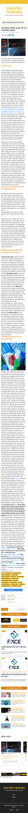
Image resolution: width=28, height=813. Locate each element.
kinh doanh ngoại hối (6, 574)
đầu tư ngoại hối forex (6, 578)
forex (3, 573)
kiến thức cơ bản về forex (7, 580)
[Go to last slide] (2, 753)
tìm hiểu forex (22, 584)
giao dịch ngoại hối (6, 576)
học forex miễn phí (6, 584)
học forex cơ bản (14, 584)
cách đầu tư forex (13, 582)
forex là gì (15, 580)
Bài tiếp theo (21, 609)
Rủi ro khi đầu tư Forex (16, 723)
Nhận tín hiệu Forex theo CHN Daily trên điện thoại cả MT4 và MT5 (18, 694)
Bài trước (4, 609)
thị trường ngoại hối (17, 573)
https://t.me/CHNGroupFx (8, 563)
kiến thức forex (15, 578)
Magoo (14, 806)
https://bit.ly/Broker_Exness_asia (10, 560)
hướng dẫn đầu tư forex (17, 586)
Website (23, 620)
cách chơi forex (5, 582)
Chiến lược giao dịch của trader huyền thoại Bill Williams (17, 710)
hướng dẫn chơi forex (6, 586)
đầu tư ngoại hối (20, 576)
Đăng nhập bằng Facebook (14, 590)
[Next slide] (25, 753)
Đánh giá (16, 620)
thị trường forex (8, 573)
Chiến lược (17, 478)
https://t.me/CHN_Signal (14, 565)
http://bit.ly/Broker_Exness (8, 549)
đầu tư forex (13, 576)
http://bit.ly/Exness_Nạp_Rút (16, 556)
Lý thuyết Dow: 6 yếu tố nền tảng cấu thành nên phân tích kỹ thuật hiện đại (18, 717)
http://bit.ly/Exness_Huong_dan (9, 554)
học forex (20, 582)
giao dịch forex (14, 574)
